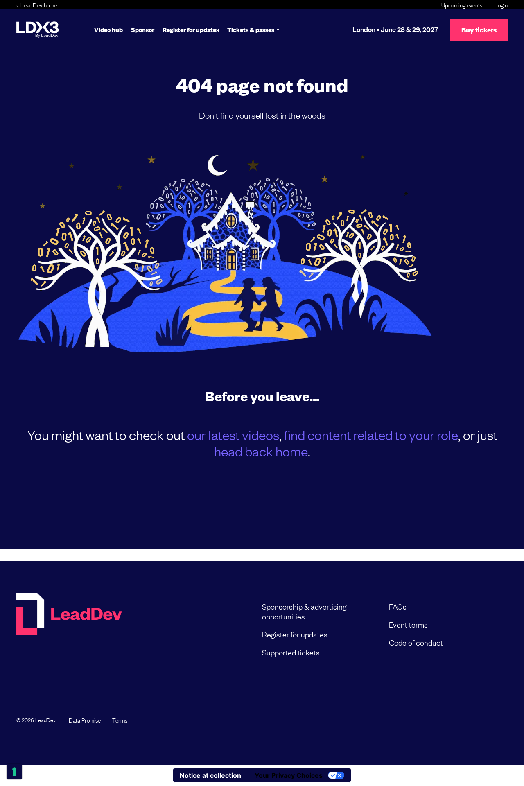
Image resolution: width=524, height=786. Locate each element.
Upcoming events (461, 4)
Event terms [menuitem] (408, 624)
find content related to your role (371, 434)
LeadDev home (38, 4)
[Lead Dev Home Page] (69, 629)
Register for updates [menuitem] (295, 634)
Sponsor (142, 29)
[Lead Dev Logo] (37, 29)
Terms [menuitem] (119, 719)
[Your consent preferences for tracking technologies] (14, 771)
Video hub (108, 29)
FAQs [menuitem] (398, 606)
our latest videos (233, 434)
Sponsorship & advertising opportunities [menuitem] (304, 611)
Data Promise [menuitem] (85, 719)
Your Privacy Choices (289, 775)
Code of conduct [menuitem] (416, 642)
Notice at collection (210, 775)
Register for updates (191, 29)
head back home (261, 451)
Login (501, 4)
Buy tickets (479, 29)
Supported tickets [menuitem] (291, 652)
